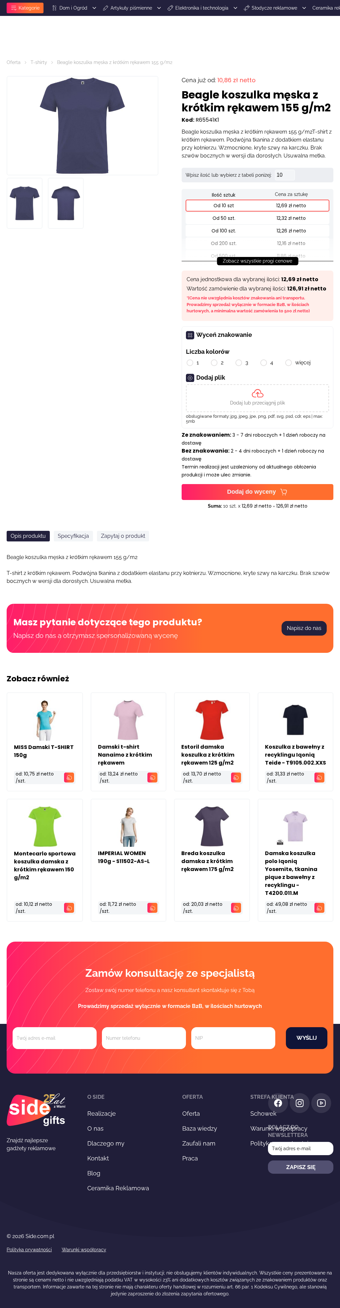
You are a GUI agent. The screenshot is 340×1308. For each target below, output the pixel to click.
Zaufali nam (198, 1143)
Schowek (263, 1113)
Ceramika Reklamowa (118, 1188)
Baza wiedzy (199, 1128)
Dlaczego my (106, 1143)
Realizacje (101, 1113)
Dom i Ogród (73, 8)
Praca (190, 1158)
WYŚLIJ (307, 1037)
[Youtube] (321, 1104)
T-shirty (39, 62)
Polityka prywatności (29, 1249)
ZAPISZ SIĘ (300, 1167)
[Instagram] (300, 1104)
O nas (95, 1128)
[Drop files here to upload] (257, 398)
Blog (93, 1173)
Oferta (14, 62)
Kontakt (98, 1158)
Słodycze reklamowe (274, 8)
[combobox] (275, 601)
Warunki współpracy (84, 1249)
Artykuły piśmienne (131, 8)
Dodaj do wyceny (251, 491)
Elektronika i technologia (201, 8)
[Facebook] (278, 1104)
